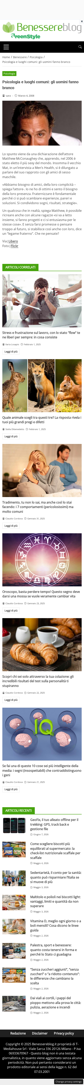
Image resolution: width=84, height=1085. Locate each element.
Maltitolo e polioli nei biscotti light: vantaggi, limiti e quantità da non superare (55, 901)
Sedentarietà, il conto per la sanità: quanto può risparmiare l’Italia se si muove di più (55, 877)
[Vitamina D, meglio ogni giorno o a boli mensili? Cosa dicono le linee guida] (14, 927)
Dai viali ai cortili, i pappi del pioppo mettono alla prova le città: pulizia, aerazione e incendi (55, 1002)
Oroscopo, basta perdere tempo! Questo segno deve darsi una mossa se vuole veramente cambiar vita (41, 594)
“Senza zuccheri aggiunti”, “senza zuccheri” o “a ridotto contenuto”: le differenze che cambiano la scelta (55, 976)
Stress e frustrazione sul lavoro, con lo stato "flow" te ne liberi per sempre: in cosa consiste (41, 335)
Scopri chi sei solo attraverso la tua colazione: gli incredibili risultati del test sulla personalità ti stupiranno (38, 681)
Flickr (14, 246)
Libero (13, 241)
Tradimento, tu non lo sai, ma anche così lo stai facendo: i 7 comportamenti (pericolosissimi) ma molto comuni (37, 507)
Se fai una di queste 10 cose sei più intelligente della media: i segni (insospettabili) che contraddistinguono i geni (41, 770)
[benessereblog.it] (42, 30)
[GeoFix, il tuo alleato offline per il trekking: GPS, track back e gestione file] (14, 825)
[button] (80, 47)
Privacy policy (64, 1033)
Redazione (18, 1033)
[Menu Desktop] (6, 47)
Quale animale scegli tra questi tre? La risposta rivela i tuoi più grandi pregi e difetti (41, 419)
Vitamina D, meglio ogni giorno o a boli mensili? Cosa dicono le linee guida (55, 925)
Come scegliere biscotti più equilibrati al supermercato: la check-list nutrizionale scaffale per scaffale (55, 851)
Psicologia (9, 73)
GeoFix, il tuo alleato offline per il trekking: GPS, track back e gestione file (54, 824)
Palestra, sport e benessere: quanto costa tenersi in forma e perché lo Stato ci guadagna (53, 949)
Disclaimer (40, 1033)
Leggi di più (11, 351)
